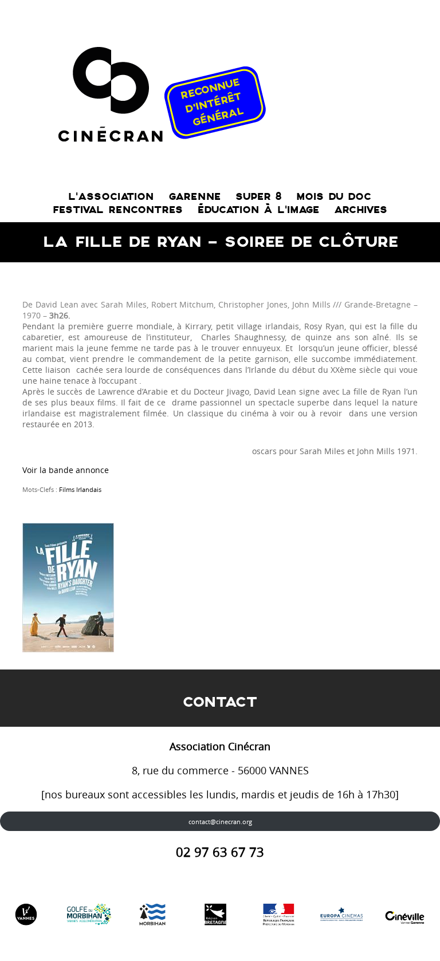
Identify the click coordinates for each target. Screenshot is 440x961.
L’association (111, 196)
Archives (360, 209)
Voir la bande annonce (65, 469)
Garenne (194, 196)
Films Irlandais (80, 489)
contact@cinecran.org (220, 821)
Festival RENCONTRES (118, 209)
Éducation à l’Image (258, 209)
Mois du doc (333, 196)
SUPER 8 (258, 196)
